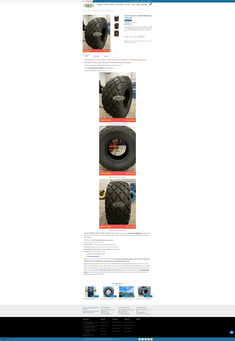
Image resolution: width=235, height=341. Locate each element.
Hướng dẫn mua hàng (116, 322)
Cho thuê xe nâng (104, 325)
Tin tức (133, 4)
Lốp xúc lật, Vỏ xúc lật (105, 322)
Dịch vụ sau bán (119, 4)
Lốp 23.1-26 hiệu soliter (130, 41)
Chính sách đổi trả (128, 328)
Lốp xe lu (102, 328)
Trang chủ (99, 4)
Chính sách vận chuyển (129, 325)
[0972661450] (3, 338)
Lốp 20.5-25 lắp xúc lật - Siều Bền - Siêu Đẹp (145, 298)
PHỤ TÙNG (127, 4)
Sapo (118, 339)
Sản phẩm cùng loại (117, 283)
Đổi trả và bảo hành (116, 328)
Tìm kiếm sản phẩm (135, 1)
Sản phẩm (112, 4)
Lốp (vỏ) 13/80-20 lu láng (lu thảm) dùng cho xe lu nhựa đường (95, 298)
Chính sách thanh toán (129, 322)
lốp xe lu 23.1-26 (146, 41)
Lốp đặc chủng (103, 334)
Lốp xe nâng (103, 331)
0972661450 (89, 1)
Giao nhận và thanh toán (117, 325)
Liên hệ (138, 4)
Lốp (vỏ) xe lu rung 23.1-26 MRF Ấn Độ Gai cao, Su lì (128, 298)
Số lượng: (126, 36)
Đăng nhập (150, 1)
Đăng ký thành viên (116, 331)
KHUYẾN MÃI (144, 4)
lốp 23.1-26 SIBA (132, 42)
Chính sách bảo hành (128, 331)
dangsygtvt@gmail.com (89, 334)
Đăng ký (143, 1)
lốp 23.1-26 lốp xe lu (139, 41)
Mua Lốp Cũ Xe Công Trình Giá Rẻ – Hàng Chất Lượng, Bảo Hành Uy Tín (115, 298)
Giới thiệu (106, 4)
